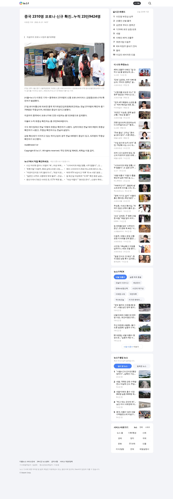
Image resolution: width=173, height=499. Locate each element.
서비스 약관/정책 (66, 461)
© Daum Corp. (25, 473)
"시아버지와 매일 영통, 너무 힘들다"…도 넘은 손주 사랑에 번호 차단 (84, 165)
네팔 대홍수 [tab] (120, 277)
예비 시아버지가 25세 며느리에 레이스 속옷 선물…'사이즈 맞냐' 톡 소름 (84, 169)
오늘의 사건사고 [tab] (122, 283)
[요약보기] (83, 29)
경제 (120, 438)
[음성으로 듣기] (88, 29)
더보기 (131, 346)
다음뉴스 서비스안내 (27, 461)
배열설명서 (144, 449)
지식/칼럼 (120, 449)
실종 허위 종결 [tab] (135, 277)
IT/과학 (132, 443)
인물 (144, 443)
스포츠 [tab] (147, 427)
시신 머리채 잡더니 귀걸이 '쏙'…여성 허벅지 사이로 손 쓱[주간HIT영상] (44, 165)
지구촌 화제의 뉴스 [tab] (136, 299)
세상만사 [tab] (136, 283)
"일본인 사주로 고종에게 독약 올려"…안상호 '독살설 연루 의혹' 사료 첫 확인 (44, 176)
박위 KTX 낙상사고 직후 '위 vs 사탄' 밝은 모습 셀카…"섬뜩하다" (84, 172)
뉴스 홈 (120, 433)
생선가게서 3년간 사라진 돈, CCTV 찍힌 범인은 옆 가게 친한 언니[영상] (44, 179)
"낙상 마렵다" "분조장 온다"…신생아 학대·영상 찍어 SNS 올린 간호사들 (84, 179)
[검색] (150, 3)
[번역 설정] (92, 29)
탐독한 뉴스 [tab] (141, 366)
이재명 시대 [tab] (120, 294)
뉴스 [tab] (135, 427)
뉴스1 (26, 3)
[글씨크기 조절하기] (97, 29)
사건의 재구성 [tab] (138, 288)
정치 (132, 438)
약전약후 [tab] (133, 294)
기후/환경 (132, 433)
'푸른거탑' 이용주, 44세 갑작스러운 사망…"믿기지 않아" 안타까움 (44, 169)
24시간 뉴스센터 (43, 461)
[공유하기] (145, 3)
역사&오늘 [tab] (120, 299)
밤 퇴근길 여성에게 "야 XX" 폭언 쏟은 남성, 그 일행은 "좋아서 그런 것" (84, 176)
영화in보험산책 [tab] (122, 288)
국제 (144, 438)
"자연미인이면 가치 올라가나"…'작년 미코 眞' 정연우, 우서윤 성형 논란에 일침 (44, 172)
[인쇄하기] (102, 29)
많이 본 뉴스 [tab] (123, 366)
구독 (138, 3)
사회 (144, 433)
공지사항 (54, 461)
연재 (132, 449)
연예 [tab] (141, 427)
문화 (120, 443)
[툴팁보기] (150, 12)
